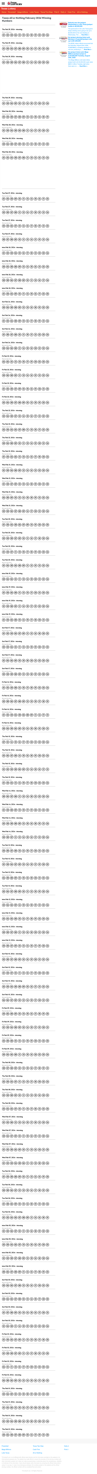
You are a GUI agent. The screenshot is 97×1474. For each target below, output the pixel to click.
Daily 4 (63, 12)
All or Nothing (82, 12)
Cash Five (71, 12)
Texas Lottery (8, 8)
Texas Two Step (47, 12)
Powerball (12, 12)
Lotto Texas (34, 12)
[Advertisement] (28, 78)
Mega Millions (22, 12)
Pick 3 (56, 12)
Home (4, 12)
